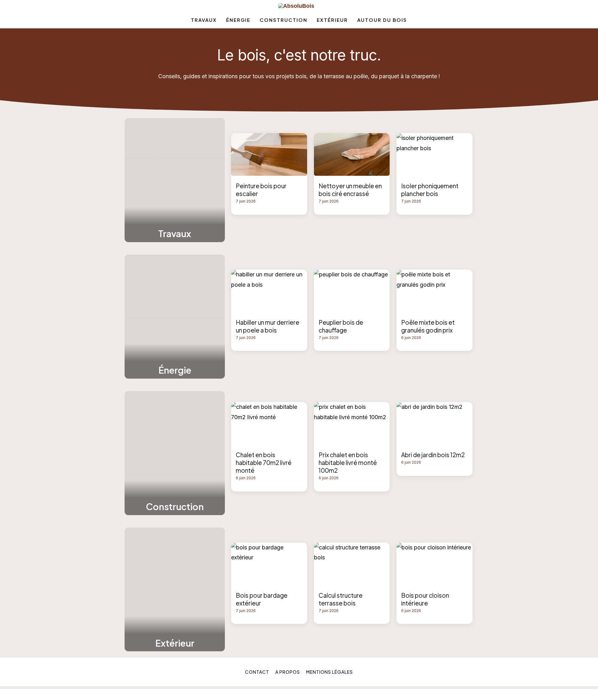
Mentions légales (329, 672)
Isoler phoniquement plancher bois (429, 189)
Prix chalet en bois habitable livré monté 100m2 (348, 462)
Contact (257, 672)
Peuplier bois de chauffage (341, 326)
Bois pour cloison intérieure (425, 599)
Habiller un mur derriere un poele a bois (267, 326)
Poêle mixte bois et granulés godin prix (428, 326)
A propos (287, 672)
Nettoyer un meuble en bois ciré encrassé (350, 189)
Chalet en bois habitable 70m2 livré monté (264, 462)
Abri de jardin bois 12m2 (433, 454)
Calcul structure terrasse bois (341, 599)
